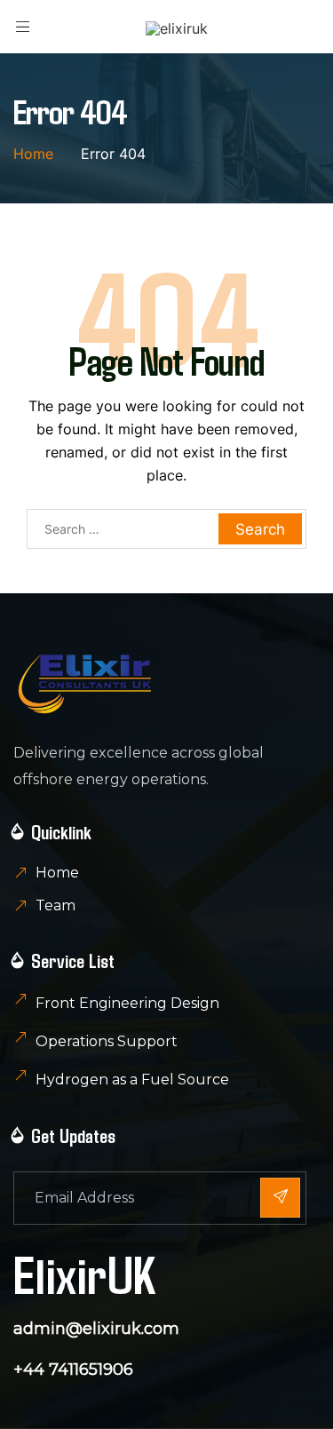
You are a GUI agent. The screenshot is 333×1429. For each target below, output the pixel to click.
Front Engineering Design (127, 1003)
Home (57, 872)
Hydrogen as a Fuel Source (132, 1079)
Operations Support (107, 1041)
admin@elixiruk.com (96, 1328)
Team (55, 905)
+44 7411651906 (73, 1369)
